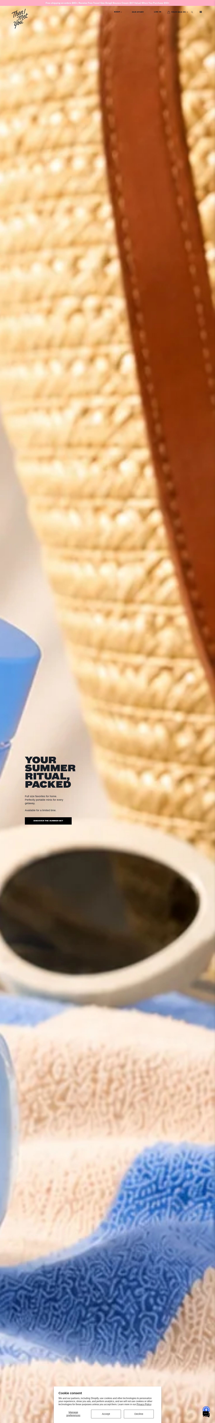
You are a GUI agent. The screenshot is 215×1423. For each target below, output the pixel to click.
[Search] (192, 12)
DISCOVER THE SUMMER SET (48, 821)
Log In (157, 12)
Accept (106, 1413)
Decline (138, 1413)
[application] (206, 1414)
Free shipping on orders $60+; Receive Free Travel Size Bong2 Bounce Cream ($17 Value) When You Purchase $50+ (107, 2)
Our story (138, 12)
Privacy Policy (144, 1404)
